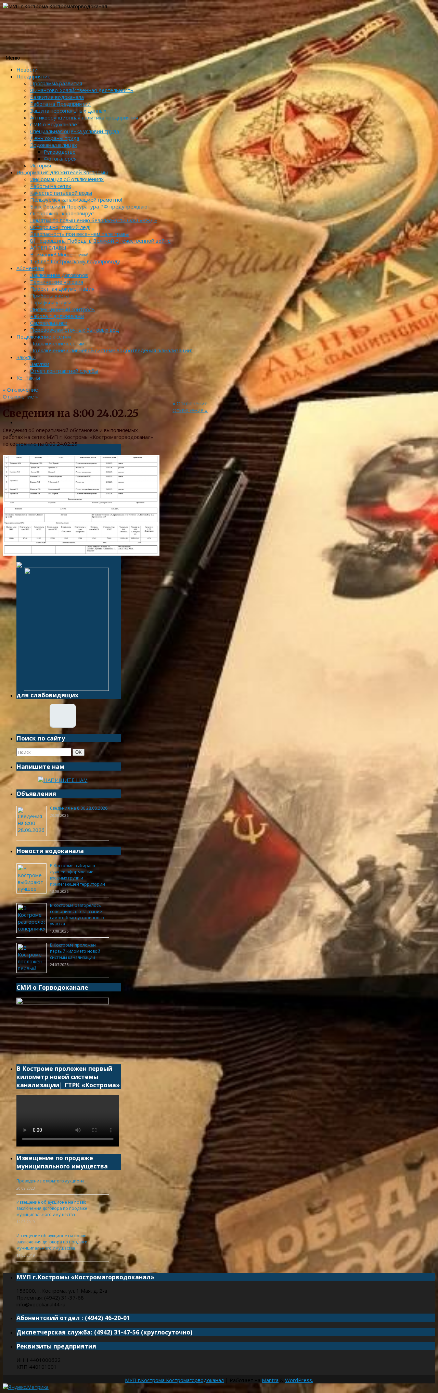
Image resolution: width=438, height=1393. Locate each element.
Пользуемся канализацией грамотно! (76, 199)
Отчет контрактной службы (64, 370)
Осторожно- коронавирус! (62, 213)
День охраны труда (54, 138)
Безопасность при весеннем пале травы (79, 233)
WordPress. (299, 1380)
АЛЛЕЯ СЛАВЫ (48, 247)
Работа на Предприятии (60, 103)
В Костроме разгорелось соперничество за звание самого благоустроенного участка (77, 914)
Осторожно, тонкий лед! (60, 227)
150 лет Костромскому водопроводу (75, 261)
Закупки (26, 357)
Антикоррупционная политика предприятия (84, 117)
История (40, 165)
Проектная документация (62, 288)
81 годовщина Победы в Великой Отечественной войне (100, 240)
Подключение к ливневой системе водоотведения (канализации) (111, 350)
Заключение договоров (59, 274)
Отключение (20, 389)
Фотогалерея (60, 158)
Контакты (28, 377)
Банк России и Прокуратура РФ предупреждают (90, 206)
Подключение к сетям (43, 336)
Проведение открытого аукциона (50, 1181)
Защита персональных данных (68, 110)
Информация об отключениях (67, 179)
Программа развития (56, 83)
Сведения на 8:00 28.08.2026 (78, 808)
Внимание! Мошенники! (59, 254)
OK (80, 752)
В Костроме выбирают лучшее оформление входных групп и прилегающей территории (77, 875)
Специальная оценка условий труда (74, 131)
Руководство (60, 151)
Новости (27, 69)
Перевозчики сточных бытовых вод (74, 329)
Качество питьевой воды (61, 192)
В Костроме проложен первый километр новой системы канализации (75, 951)
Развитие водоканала (57, 96)
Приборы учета (49, 295)
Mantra (270, 1380)
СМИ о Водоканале (53, 124)
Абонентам (30, 268)
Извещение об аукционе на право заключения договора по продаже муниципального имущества (51, 1208)
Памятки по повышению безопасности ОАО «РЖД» (93, 220)
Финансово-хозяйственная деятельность (81, 90)
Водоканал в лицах (53, 144)
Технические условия (56, 281)
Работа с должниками (57, 316)
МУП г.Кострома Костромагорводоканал (174, 1380)
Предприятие (33, 76)
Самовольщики (48, 322)
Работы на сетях (50, 185)
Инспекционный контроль (62, 309)
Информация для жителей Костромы (62, 172)
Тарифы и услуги (51, 302)
